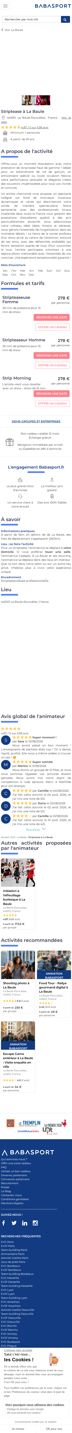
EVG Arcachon (10, 1301)
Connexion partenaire (15, 1179)
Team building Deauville (17, 1313)
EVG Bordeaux (10, 1265)
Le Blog (6, 1191)
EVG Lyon (7, 1289)
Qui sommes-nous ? (14, 1159)
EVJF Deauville (11, 1317)
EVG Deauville (10, 1321)
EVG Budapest (10, 1341)
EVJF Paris (8, 1245)
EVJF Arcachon (11, 1305)
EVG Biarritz (9, 1325)
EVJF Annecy (9, 1337)
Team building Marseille (17, 1285)
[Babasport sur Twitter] (16, 1223)
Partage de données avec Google (25, 1409)
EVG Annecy (9, 1333)
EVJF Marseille (10, 1281)
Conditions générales (15, 1199)
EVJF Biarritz (9, 1329)
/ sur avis (34, 127)
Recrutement (9, 1183)
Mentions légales (12, 1203)
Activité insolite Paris (14, 1257)
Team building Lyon (14, 1297)
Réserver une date (51, 317)
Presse (5, 1187)
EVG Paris (7, 1241)
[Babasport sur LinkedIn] (26, 1223)
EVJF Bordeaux (11, 1269)
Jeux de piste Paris (13, 1261)
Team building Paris (14, 1249)
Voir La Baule (13, 30)
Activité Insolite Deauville (17, 1309)
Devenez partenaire (14, 1175)
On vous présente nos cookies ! (24, 1412)
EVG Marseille (10, 1277)
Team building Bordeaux (17, 1273)
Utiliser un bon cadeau (16, 1171)
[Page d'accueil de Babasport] (53, 6)
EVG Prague (9, 1345)
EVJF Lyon (8, 1293)
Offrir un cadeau (52, 327)
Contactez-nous (11, 1195)
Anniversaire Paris (12, 1253)
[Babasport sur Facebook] (5, 1223)
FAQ (4, 1167)
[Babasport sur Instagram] (37, 1223)
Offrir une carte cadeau (16, 1163)
